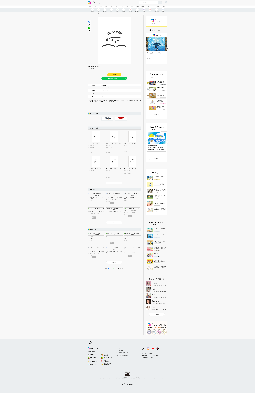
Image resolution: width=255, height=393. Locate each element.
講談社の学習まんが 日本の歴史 (122, 352)
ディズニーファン (119, 350)
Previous (146, 48)
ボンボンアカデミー (120, 348)
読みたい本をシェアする (115, 78)
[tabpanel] (156, 48)
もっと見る (156, 114)
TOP (88, 13)
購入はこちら (114, 74)
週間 (152, 78)
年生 (127, 6)
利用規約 (151, 353)
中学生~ (158, 6)
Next (167, 48)
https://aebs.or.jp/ (127, 379)
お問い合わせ (145, 353)
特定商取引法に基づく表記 (147, 357)
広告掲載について (145, 355)
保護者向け (164, 6)
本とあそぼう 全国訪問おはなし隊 (122, 355)
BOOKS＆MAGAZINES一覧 (95, 13)
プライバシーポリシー (155, 355)
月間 (161, 78)
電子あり (111, 203)
